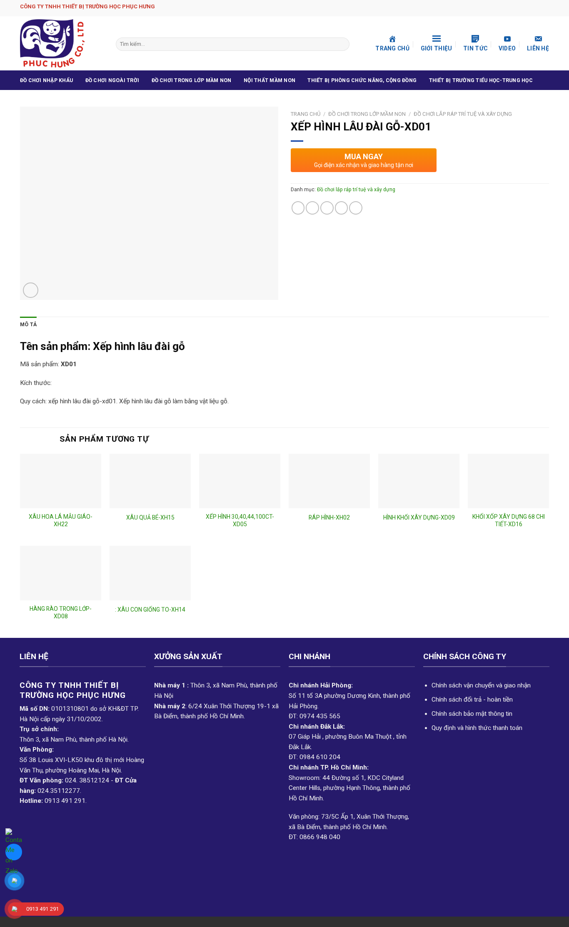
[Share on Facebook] (298, 208)
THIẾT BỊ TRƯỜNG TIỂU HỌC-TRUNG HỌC (481, 80)
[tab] (28, 325)
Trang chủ (305, 114)
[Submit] (342, 44)
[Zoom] (30, 290)
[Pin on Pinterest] (341, 208)
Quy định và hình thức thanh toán (477, 728)
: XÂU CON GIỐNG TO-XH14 (150, 609)
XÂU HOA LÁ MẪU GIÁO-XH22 (60, 520)
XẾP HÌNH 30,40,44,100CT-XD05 (240, 520)
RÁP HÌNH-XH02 (329, 517)
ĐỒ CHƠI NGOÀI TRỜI (112, 80)
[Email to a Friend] (327, 208)
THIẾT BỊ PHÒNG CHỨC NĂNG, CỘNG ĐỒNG (362, 80)
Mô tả (28, 324)
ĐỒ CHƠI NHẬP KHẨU (46, 80)
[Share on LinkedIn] (355, 208)
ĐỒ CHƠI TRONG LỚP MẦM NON (192, 80)
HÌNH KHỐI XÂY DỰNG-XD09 (419, 517)
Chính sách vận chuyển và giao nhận (481, 685)
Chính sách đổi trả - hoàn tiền (472, 699)
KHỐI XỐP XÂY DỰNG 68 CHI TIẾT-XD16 (508, 520)
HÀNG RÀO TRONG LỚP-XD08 (61, 612)
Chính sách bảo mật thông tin (472, 713)
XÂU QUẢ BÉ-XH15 (150, 517)
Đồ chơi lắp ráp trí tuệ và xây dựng (463, 114)
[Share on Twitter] (312, 208)
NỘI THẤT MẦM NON (269, 80)
